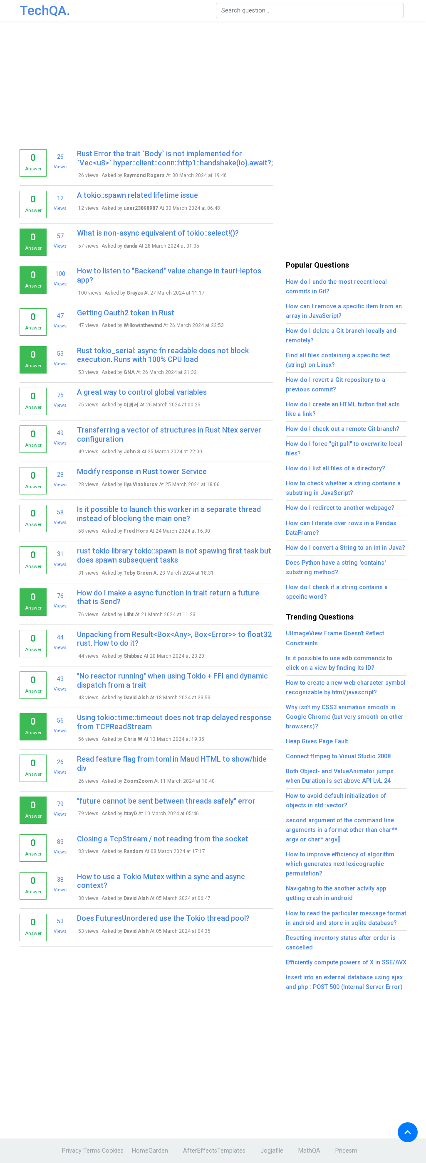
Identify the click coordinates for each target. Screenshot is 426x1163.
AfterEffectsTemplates (214, 1150)
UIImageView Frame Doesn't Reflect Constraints (335, 638)
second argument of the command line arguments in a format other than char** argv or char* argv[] (341, 830)
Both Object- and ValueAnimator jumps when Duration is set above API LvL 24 (340, 776)
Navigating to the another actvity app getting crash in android (336, 893)
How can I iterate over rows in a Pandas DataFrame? (341, 528)
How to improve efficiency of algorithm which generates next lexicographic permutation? (340, 864)
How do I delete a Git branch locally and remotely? (341, 335)
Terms (91, 1150)
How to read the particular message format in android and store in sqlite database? (346, 918)
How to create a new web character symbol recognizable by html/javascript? (346, 687)
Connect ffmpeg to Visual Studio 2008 (338, 756)
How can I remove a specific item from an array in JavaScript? (344, 311)
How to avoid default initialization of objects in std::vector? (336, 800)
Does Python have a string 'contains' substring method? (336, 567)
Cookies (113, 1150)
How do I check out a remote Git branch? (342, 429)
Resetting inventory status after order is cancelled (341, 942)
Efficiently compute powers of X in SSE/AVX (346, 962)
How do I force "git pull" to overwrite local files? (344, 448)
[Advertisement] (215, 83)
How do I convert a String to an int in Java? (345, 547)
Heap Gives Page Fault (317, 741)
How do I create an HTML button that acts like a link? (343, 409)
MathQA (309, 1150)
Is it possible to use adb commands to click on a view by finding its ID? (339, 663)
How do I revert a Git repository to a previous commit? (335, 384)
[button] (408, 1132)
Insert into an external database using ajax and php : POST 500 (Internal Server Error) (344, 982)
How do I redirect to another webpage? (340, 507)
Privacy (72, 1150)
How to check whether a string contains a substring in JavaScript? (343, 488)
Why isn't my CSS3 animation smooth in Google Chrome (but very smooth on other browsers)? (345, 717)
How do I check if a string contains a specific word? (337, 592)
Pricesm (346, 1150)
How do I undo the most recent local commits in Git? (336, 286)
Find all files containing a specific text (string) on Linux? (338, 360)
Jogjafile (271, 1150)
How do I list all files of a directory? (335, 468)
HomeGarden (150, 1150)
